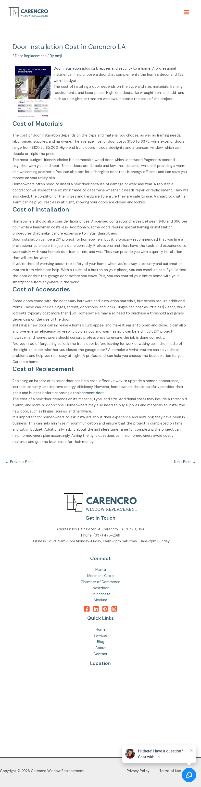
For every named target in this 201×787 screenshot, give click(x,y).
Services (100, 635)
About (100, 648)
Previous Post (19, 462)
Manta (100, 569)
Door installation (67, 68)
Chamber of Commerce (100, 582)
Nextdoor (101, 588)
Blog (100, 641)
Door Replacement (30, 56)
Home (101, 629)
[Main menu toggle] (186, 12)
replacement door (88, 393)
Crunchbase (101, 594)
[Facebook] (87, 609)
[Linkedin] (96, 609)
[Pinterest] (105, 609)
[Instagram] (114, 609)
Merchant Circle (100, 576)
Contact (100, 654)
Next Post (185, 462)
